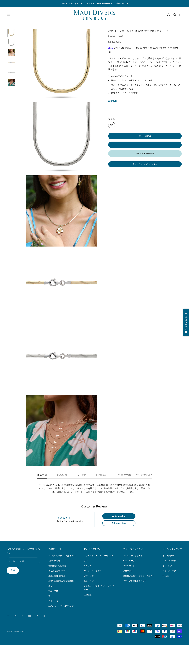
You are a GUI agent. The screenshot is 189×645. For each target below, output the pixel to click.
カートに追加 (145, 136)
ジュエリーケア (130, 560)
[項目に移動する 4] (11, 63)
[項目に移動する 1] (11, 33)
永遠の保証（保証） (57, 576)
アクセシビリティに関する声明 (62, 555)
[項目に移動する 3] (11, 53)
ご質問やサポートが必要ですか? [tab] (134, 474)
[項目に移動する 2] (11, 43)
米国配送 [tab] (81, 474)
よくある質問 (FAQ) (56, 570)
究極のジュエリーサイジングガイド (138, 576)
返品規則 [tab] (62, 474)
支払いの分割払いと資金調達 (61, 581)
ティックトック (169, 570)
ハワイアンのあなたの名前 (134, 581)
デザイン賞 (89, 576)
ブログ (87, 560)
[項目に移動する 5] (11, 73)
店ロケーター (54, 601)
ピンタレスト (168, 565)
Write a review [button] (119, 516)
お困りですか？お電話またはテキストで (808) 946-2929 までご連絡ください (94, 3)
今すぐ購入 (145, 145)
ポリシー (52, 586)
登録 (13, 570)
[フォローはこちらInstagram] (15, 615)
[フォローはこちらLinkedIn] (44, 615)
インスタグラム (169, 555)
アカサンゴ (128, 570)
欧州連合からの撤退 (57, 565)
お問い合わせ (54, 560)
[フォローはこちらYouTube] (29, 615)
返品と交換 (53, 591)
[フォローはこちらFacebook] (8, 615)
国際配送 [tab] (101, 474)
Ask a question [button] (119, 523)
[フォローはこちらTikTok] (36, 615)
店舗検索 (88, 594)
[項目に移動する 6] (11, 83)
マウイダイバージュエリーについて (99, 555)
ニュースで (89, 581)
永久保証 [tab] (42, 474)
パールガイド (129, 565)
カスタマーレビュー (92, 570)
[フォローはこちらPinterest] (22, 615)
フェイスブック (169, 560)
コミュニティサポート (133, 555)
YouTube (165, 576)
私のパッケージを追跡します (61, 606)
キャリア (88, 565)
